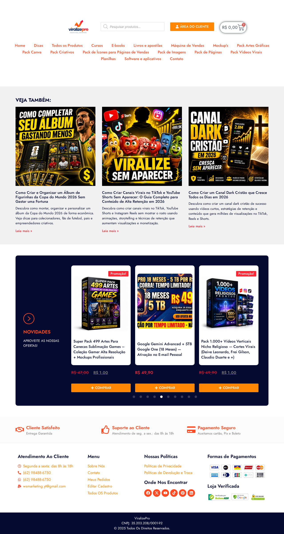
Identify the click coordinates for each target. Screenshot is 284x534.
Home (20, 45)
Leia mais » (24, 230)
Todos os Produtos (67, 45)
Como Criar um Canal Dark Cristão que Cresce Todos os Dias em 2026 (228, 195)
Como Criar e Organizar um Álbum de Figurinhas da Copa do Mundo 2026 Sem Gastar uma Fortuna (50, 197)
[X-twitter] (156, 493)
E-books (118, 45)
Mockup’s (220, 45)
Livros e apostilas (148, 45)
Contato (176, 58)
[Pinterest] (182, 493)
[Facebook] (148, 493)
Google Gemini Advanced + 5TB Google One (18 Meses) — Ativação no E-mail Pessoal (164, 349)
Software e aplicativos (142, 58)
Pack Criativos (62, 52)
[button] (134, 397)
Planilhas (108, 58)
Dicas (38, 45)
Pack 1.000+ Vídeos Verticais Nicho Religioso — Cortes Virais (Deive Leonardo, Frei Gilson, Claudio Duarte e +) (228, 349)
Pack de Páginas (208, 52)
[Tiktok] (174, 493)
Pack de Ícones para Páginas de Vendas (116, 52)
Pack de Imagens (172, 52)
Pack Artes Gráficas (253, 45)
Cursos (97, 45)
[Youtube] (165, 493)
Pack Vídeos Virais (246, 52)
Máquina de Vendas (187, 45)
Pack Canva (31, 52)
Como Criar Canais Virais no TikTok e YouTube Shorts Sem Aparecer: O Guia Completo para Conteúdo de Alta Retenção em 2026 (141, 197)
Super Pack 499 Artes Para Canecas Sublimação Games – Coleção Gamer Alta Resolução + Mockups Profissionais (99, 349)
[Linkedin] (191, 493)
